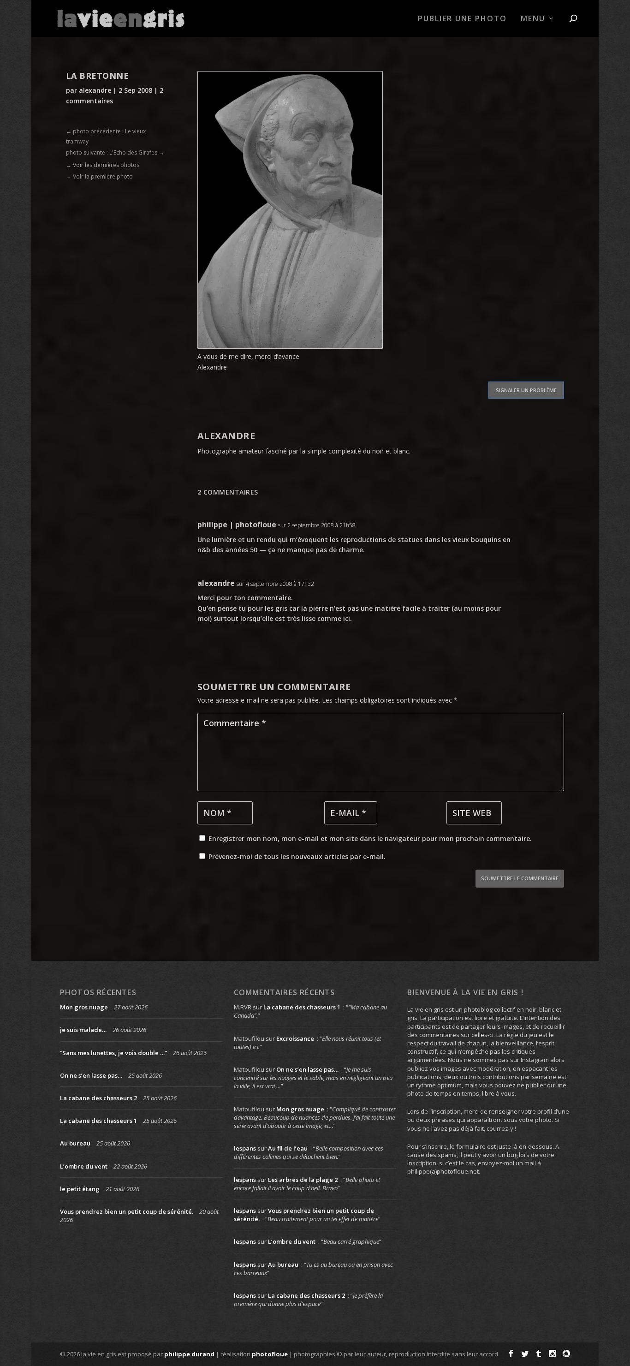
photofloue (270, 1354)
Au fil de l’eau (288, 1148)
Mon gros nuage (84, 1007)
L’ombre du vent (83, 1166)
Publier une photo (462, 19)
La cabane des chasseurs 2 (98, 1098)
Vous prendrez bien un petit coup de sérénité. (126, 1211)
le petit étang (80, 1189)
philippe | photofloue (236, 524)
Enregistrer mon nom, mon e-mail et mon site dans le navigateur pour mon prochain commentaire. (370, 838)
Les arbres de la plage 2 (303, 1179)
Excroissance (295, 1038)
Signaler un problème (526, 390)
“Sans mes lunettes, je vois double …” (113, 1053)
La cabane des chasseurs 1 (98, 1120)
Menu (533, 19)
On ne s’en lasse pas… (91, 1075)
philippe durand (189, 1354)
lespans (245, 1148)
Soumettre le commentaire (520, 878)
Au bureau (75, 1143)
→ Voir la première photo (99, 176)
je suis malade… (83, 1030)
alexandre (95, 90)
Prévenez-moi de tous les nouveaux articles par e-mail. (297, 856)
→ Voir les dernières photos (102, 165)
